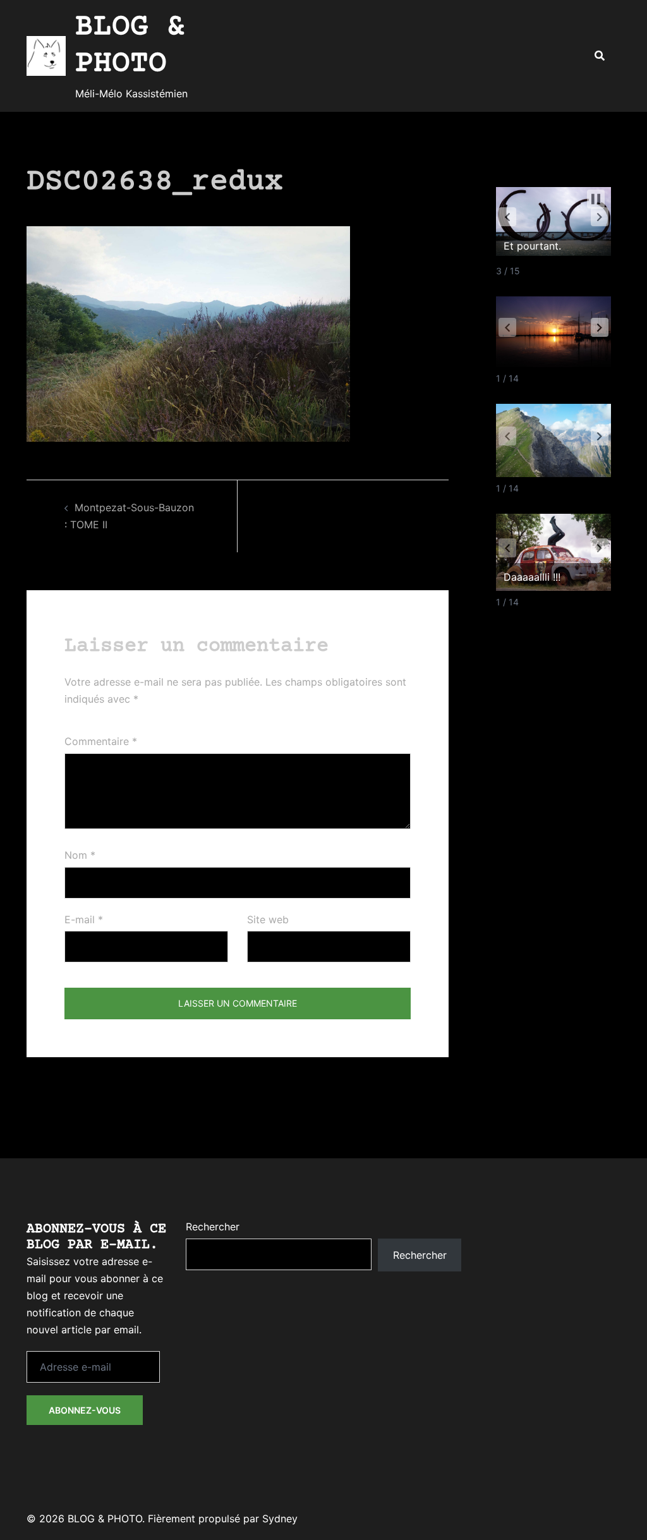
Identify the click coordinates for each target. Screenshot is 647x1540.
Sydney (280, 1518)
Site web (268, 919)
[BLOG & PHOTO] (46, 55)
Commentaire (100, 741)
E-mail (83, 919)
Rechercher (212, 1226)
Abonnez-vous (85, 1410)
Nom (79, 855)
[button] (599, 56)
